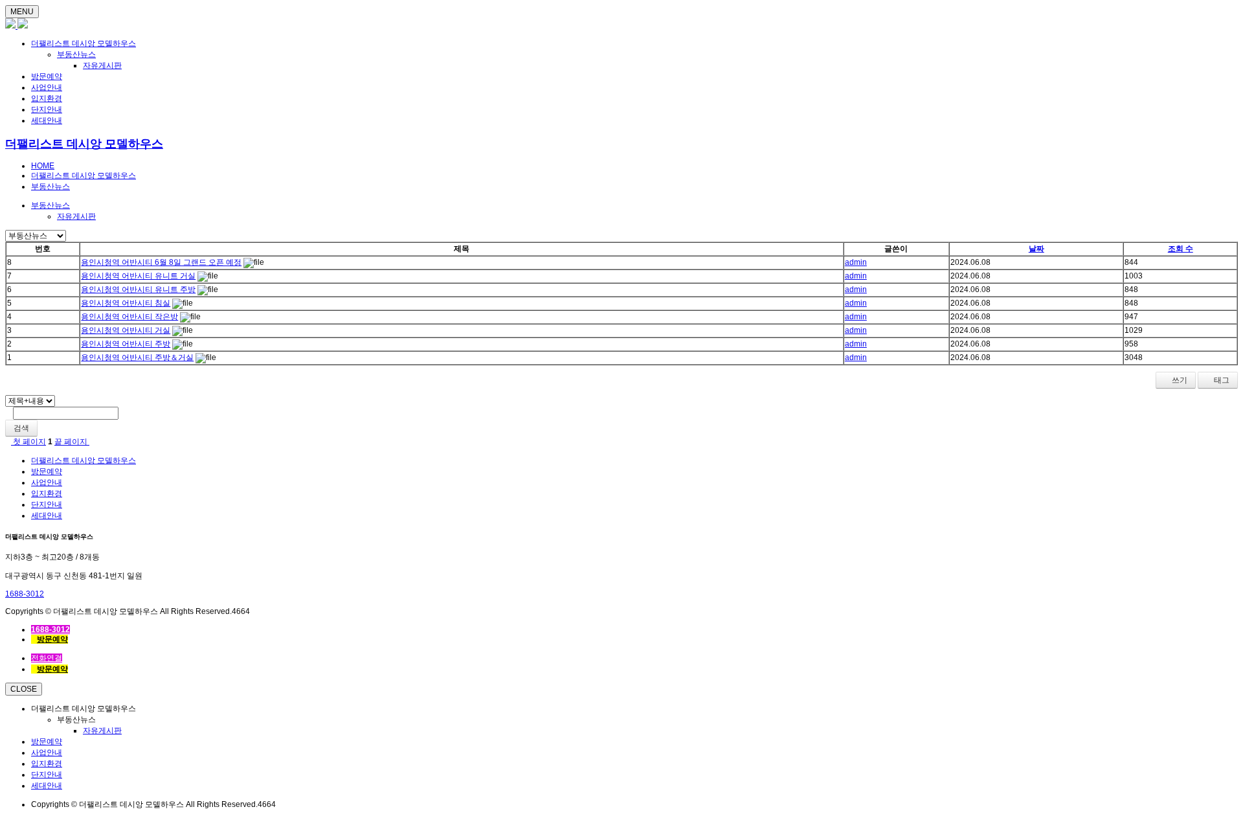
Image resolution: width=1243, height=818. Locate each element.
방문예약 (46, 76)
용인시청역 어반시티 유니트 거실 (138, 275)
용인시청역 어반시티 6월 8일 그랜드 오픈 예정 (161, 262)
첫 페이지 (28, 441)
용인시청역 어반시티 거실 (125, 330)
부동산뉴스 (76, 54)
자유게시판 (102, 65)
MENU (22, 11)
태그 (1220, 380)
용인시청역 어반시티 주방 (125, 343)
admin (856, 262)
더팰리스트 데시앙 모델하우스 (83, 43)
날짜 (1036, 248)
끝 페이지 (71, 441)
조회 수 (1180, 248)
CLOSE (23, 689)
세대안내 (46, 120)
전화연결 (46, 658)
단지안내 (46, 109)
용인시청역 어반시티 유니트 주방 (138, 289)
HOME (42, 165)
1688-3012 (24, 593)
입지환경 (46, 98)
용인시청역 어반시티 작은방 (129, 316)
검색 (21, 428)
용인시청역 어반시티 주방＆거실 (137, 357)
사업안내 (46, 87)
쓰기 (1178, 380)
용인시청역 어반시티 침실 (125, 303)
